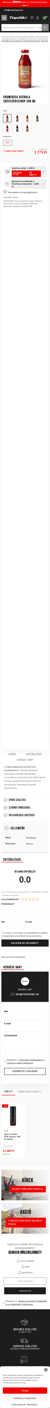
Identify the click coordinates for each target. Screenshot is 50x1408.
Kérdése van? (25, 760)
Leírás (12, 754)
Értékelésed (8, 904)
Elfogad (25, 1390)
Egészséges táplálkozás (12, 206)
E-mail (28, 921)
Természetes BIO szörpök (32, 39)
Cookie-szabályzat (19, 1404)
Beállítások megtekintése (25, 1398)
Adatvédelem (32, 1404)
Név (3, 921)
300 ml (29, 843)
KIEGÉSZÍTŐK (27, 36)
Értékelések (34, 754)
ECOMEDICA (25, 204)
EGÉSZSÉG (34, 204)
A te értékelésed (10, 899)
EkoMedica (31, 837)
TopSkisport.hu (9, 36)
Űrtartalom (7, 136)
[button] (45, 1369)
